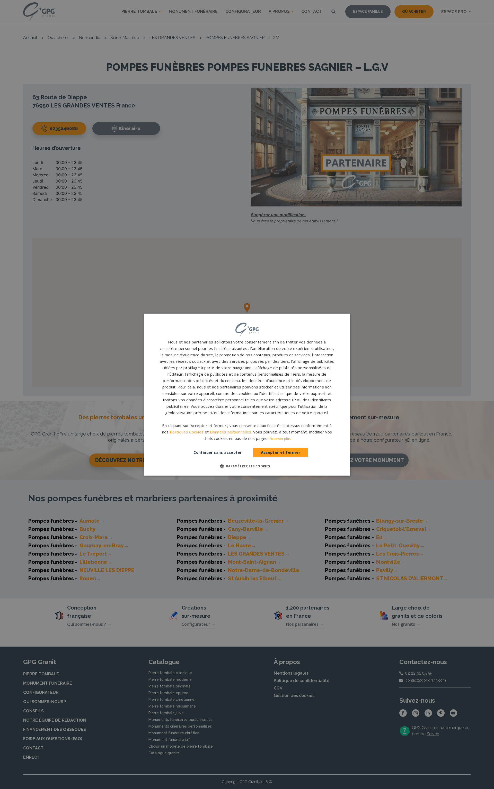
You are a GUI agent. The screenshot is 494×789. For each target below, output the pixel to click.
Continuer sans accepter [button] (217, 452)
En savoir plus (279, 439)
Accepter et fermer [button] (281, 452)
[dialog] (247, 394)
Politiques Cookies (187, 431)
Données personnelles (230, 431)
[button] (247, 466)
